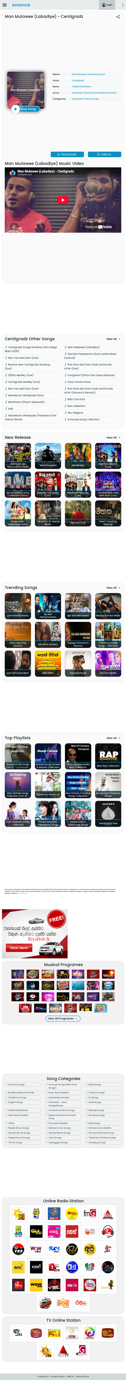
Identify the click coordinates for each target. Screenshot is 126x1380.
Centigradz (78, 80)
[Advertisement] (63, 43)
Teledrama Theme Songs (85, 98)
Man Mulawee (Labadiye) (83, 347)
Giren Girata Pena (79, 382)
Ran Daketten (76, 406)
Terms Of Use (82, 1376)
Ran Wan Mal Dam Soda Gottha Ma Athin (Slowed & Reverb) (88, 390)
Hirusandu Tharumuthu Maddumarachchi (94, 92)
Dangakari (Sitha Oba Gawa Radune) (91, 375)
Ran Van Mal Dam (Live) (23, 358)
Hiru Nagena (75, 413)
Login (109, 4)
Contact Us (43, 1376)
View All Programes (61, 1018)
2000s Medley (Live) (20, 375)
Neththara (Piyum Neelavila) (26, 402)
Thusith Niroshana (81, 86)
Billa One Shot (76, 399)
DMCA (70, 1376)
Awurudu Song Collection (83, 419)
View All (111, 339)
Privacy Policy (58, 1376)
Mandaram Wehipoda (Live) (25, 395)
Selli (10, 409)
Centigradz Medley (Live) (23, 382)
